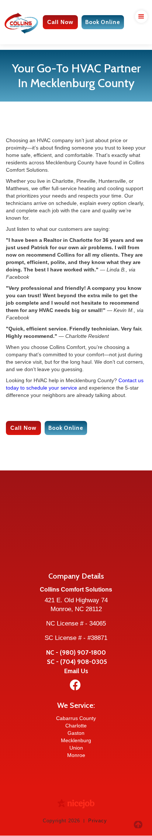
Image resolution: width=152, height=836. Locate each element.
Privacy (97, 820)
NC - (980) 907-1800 (76, 652)
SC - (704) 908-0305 (76, 661)
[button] (140, 20)
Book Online (102, 22)
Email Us (76, 671)
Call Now (60, 22)
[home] (23, 22)
